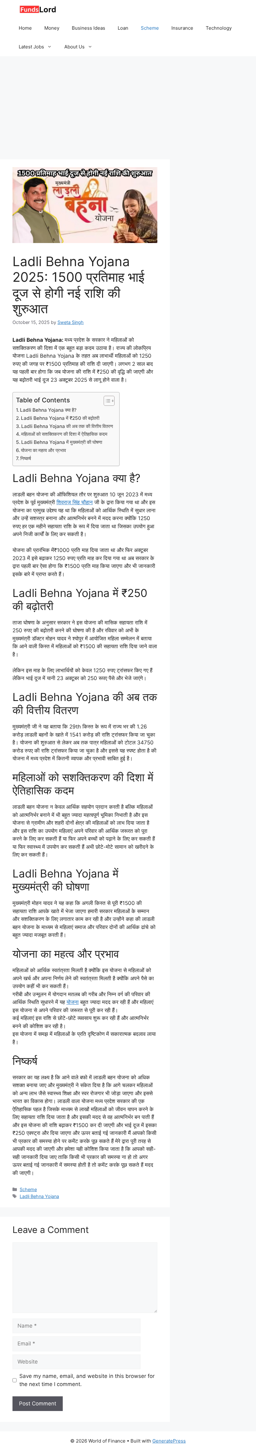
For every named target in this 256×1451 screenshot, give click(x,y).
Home (25, 28)
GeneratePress (169, 1441)
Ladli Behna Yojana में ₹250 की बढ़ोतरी (60, 418)
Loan (123, 28)
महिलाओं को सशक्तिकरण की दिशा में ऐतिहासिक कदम (64, 434)
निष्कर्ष (25, 458)
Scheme (150, 28)
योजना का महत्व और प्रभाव (43, 450)
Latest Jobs (31, 47)
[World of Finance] (37, 9)
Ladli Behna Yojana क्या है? (48, 410)
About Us (74, 47)
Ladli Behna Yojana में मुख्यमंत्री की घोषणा (61, 442)
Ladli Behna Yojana (39, 1196)
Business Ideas (88, 28)
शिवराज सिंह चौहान (75, 502)
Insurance (182, 28)
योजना (72, 1002)
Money (51, 28)
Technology (219, 28)
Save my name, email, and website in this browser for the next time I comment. (87, 1380)
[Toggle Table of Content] (106, 400)
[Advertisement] (128, 103)
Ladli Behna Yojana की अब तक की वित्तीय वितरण (67, 426)
